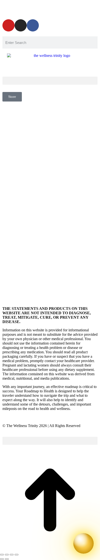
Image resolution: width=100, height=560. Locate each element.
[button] (50, 81)
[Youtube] (8, 25)
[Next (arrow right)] (7, 559)
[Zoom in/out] (16, 554)
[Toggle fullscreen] (12, 554)
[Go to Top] (50, 549)
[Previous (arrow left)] (2, 559)
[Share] (7, 554)
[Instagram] (21, 25)
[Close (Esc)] (2, 554)
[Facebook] (33, 25)
